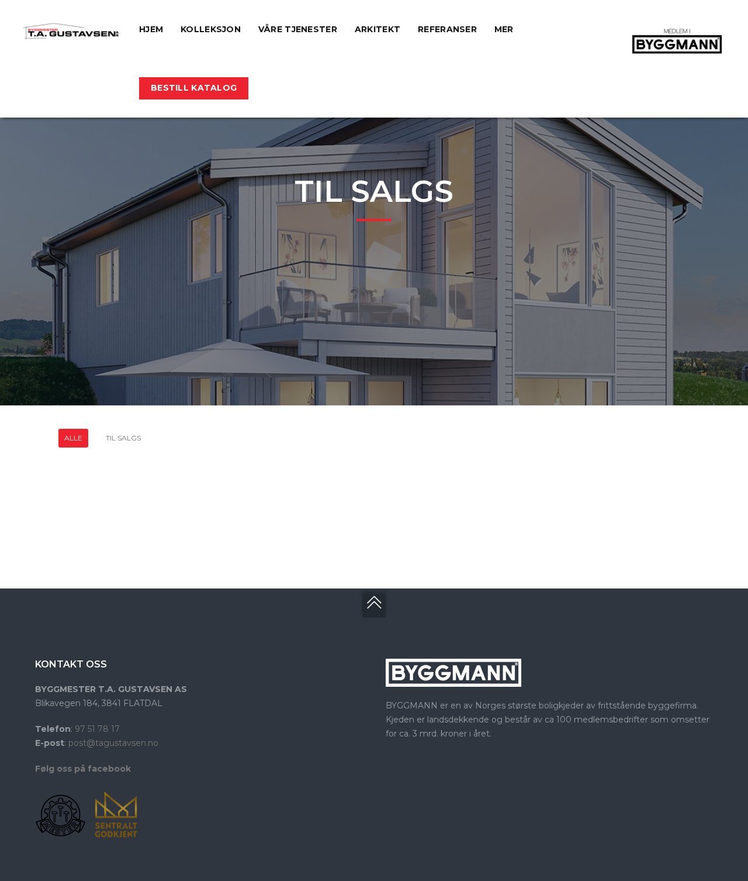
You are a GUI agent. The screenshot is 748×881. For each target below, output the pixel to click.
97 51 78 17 (97, 729)
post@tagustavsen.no (113, 743)
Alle (73, 437)
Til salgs (123, 437)
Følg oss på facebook (83, 768)
